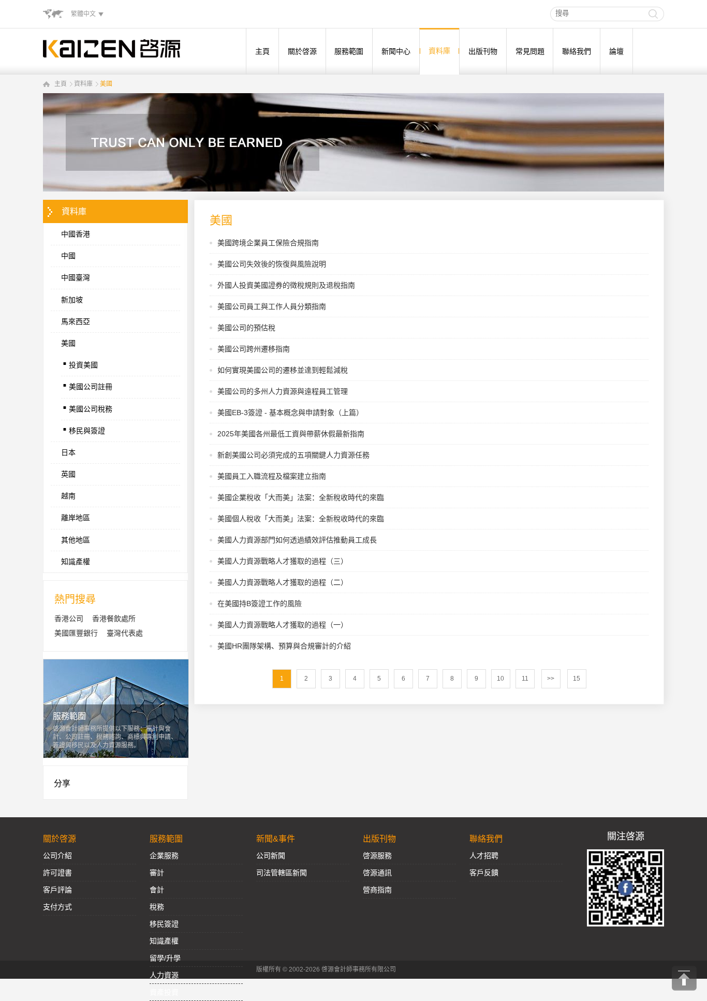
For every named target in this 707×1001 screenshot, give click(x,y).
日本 (68, 452)
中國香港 (75, 234)
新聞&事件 (275, 838)
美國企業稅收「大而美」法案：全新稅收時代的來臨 (300, 497)
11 (525, 678)
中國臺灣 (75, 277)
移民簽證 (164, 924)
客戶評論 (57, 890)
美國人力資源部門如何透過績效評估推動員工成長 (297, 540)
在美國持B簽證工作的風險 (259, 603)
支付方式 (57, 907)
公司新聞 (270, 855)
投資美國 (79, 362)
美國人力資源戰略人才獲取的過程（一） (282, 625)
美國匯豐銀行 (76, 633)
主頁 (262, 51)
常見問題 (529, 51)
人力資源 (164, 975)
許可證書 (57, 872)
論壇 (616, 51)
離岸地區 (75, 517)
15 (576, 678)
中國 (68, 256)
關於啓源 (302, 51)
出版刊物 (482, 51)
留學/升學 (165, 958)
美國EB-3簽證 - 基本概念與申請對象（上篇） (290, 412)
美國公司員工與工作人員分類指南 (271, 306)
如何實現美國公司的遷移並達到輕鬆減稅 (282, 370)
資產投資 (164, 992)
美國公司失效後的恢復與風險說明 (271, 264)
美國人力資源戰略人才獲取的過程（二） (282, 582)
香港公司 (68, 618)
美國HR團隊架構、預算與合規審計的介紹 (284, 646)
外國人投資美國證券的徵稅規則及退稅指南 (286, 285)
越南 (68, 496)
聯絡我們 (576, 51)
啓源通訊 (377, 872)
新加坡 (72, 300)
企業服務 (164, 855)
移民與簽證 (83, 428)
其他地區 (75, 540)
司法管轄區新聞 (281, 872)
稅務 (157, 907)
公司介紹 (57, 855)
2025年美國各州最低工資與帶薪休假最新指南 (290, 434)
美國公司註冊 (86, 384)
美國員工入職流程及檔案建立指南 (271, 476)
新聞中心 (395, 51)
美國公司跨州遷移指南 (253, 349)
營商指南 (377, 890)
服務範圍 (348, 51)
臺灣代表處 (125, 633)
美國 (106, 83)
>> (550, 678)
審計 (157, 872)
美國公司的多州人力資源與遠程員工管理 (282, 391)
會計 (157, 890)
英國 (68, 474)
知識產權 (75, 561)
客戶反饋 (483, 872)
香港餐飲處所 (114, 618)
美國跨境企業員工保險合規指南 (268, 243)
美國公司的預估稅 (246, 327)
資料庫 (439, 51)
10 (500, 678)
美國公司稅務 (86, 406)
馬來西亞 (75, 321)
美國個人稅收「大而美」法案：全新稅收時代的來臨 (300, 518)
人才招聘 (483, 855)
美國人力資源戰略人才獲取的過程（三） (282, 561)
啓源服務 (377, 855)
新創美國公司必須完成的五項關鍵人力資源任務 (293, 455)
